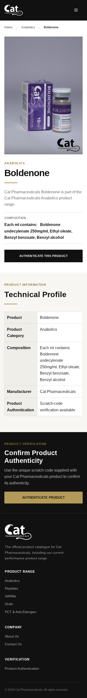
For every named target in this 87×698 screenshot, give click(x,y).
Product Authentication (22, 668)
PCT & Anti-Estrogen (20, 612)
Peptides (11, 588)
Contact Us (13, 644)
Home (8, 27)
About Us (12, 636)
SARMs (10, 596)
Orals (9, 604)
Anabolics (28, 27)
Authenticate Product (43, 497)
